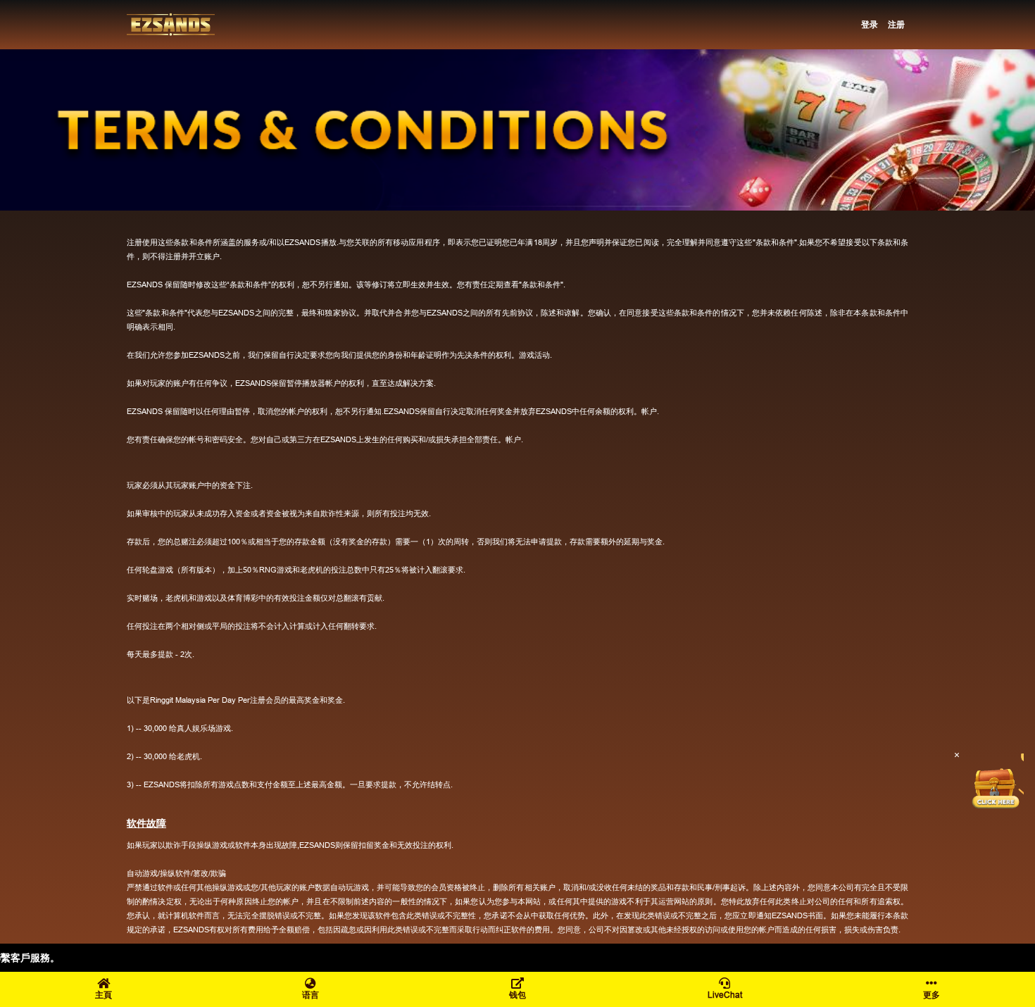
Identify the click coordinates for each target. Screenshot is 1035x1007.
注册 (896, 24)
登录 (869, 24)
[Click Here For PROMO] (995, 781)
